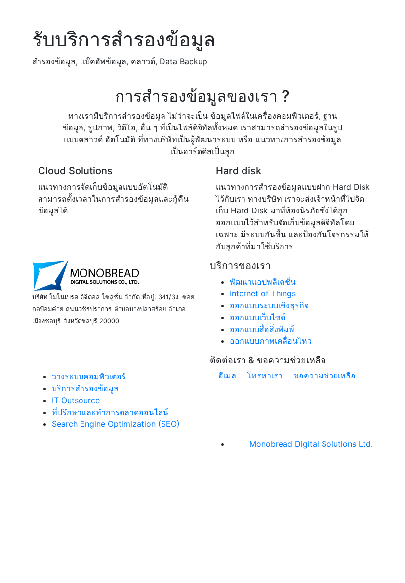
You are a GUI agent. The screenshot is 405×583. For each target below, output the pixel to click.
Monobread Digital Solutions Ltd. (311, 444)
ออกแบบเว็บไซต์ (257, 317)
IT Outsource (76, 400)
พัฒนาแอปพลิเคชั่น (263, 282)
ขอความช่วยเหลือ (323, 375)
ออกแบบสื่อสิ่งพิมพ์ (262, 329)
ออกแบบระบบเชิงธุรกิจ (269, 305)
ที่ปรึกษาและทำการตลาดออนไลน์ (110, 412)
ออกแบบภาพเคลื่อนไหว (271, 341)
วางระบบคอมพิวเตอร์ (89, 376)
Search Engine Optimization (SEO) (116, 424)
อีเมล (226, 375)
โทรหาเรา (263, 375)
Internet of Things (263, 293)
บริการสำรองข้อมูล (85, 388)
